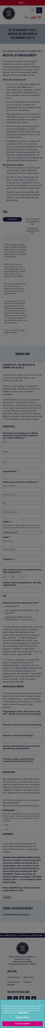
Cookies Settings (22, 1017)
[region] (22, 1013)
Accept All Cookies (22, 1024)
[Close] (42, 1002)
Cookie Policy (22, 1013)
